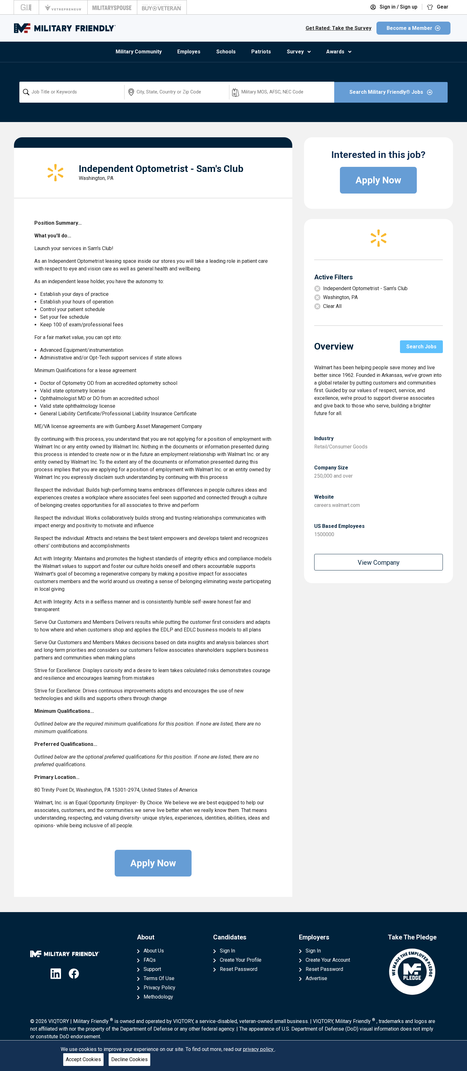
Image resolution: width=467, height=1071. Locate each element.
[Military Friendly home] (65, 28)
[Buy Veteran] (161, 7)
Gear (442, 7)
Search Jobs (421, 347)
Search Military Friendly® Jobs (386, 92)
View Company (378, 562)
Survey (295, 52)
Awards (335, 52)
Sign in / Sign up (397, 7)
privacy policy (259, 1049)
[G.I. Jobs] (26, 7)
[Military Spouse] (112, 7)
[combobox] (71, 92)
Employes (188, 52)
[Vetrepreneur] (63, 7)
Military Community (139, 52)
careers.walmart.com (337, 505)
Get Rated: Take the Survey (338, 28)
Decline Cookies (129, 1059)
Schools (226, 52)
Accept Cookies (83, 1059)
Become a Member (409, 28)
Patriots (261, 52)
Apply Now (153, 863)
